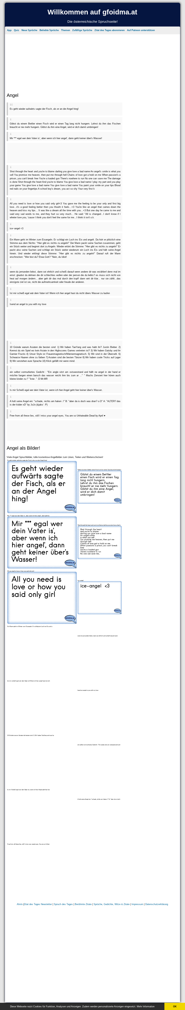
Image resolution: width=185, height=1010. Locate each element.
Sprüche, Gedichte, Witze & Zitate (112, 904)
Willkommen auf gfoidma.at (92, 12)
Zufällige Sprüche (82, 30)
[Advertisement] (92, 60)
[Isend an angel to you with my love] (100, 694)
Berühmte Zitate (83, 904)
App (9, 30)
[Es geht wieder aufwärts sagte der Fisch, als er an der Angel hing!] (42, 512)
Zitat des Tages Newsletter (38, 904)
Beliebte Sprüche (49, 30)
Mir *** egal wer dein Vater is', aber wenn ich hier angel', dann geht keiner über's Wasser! (56, 138)
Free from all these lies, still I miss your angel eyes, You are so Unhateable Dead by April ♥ (57, 415)
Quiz (16, 30)
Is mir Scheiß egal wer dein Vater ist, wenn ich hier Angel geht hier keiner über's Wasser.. (56, 390)
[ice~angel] (100, 613)
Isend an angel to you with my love (28, 304)
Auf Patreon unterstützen (141, 30)
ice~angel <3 (16, 228)
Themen (65, 30)
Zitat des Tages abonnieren (109, 30)
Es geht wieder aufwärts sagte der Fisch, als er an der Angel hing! (44, 108)
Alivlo (20, 904)
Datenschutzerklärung (156, 904)
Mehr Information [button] (145, 1006)
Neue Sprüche (29, 30)
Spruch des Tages (63, 904)
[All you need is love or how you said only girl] (42, 623)
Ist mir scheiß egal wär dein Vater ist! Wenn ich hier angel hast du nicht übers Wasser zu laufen (60, 293)
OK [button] (175, 1006)
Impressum (137, 904)
